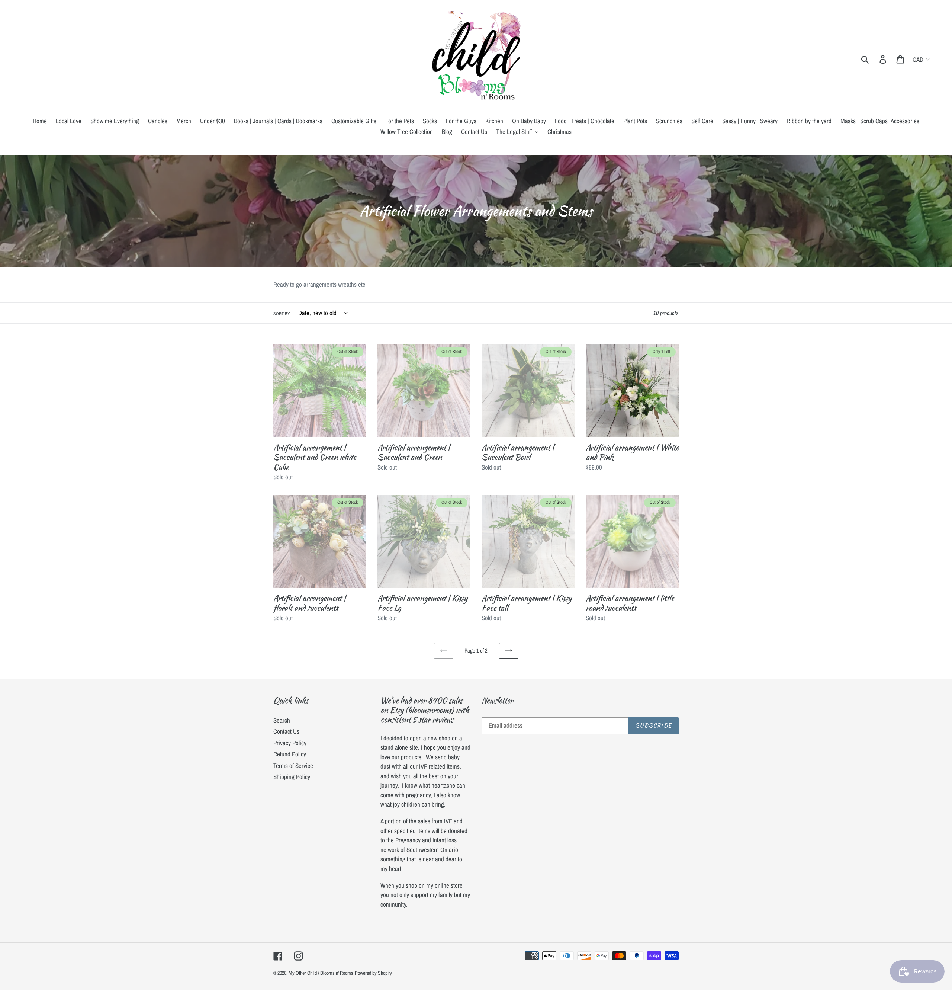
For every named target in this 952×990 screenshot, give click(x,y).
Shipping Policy (291, 776)
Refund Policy (289, 754)
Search (281, 720)
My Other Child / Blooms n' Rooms (321, 973)
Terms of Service (293, 765)
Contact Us (286, 731)
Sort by (281, 314)
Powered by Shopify (373, 973)
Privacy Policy (289, 743)
